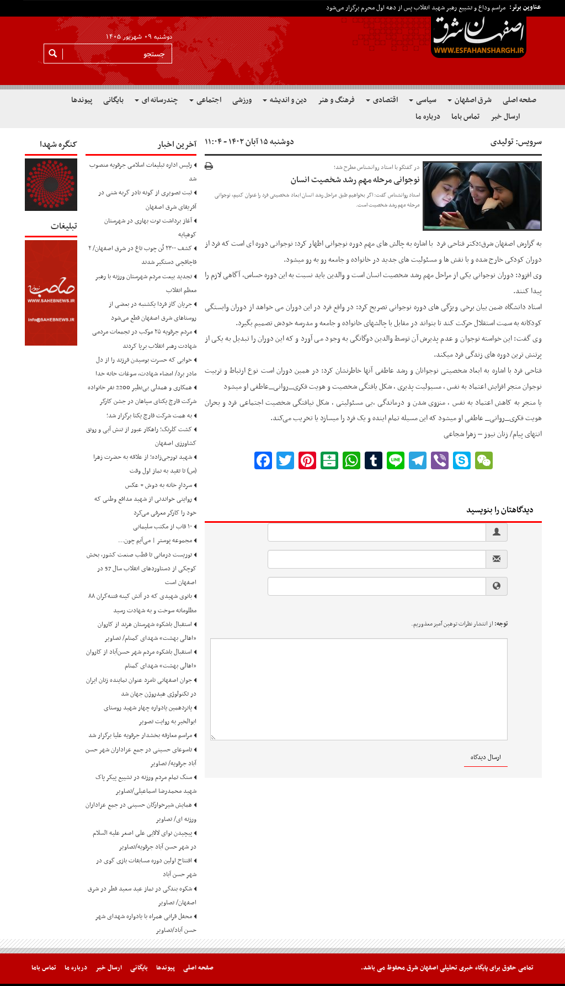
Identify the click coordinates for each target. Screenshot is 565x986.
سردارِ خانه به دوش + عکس (158, 485)
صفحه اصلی (519, 100)
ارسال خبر (505, 116)
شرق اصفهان (472, 100)
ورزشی (242, 100)
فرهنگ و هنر (336, 100)
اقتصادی (384, 100)
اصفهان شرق (499, 243)
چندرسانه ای (159, 100)
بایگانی (113, 100)
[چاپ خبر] (209, 167)
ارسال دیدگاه (486, 757)
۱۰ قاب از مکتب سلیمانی (162, 526)
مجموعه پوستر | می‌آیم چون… (155, 540)
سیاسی (425, 100)
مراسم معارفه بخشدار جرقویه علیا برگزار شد (140, 735)
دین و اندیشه (287, 100)
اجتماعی (208, 100)
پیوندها (81, 100)
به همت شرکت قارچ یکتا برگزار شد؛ (149, 415)
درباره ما (427, 116)
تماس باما (465, 116)
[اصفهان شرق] (282, 44)
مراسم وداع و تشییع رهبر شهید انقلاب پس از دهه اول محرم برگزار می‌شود (415, 7)
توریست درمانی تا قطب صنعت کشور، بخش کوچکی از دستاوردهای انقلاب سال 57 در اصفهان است (141, 568)
